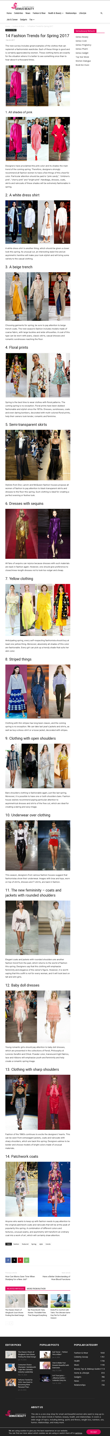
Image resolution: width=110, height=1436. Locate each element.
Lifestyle (82, 13)
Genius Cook (81, 41)
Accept (93, 1432)
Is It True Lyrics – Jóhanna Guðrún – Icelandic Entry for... (59, 1378)
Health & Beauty (54, 13)
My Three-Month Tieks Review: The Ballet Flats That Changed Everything (37, 1312)
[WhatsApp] (26, 1260)
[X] (14, 1260)
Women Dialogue (83, 61)
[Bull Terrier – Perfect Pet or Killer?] (45, 1354)
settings (78, 1433)
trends (48, 1244)
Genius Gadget (82, 53)
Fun (31, 19)
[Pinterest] (20, 1260)
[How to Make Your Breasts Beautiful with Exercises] (45, 1365)
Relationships (71, 13)
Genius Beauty (82, 37)
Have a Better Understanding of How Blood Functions (56, 1278)
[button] (101, 13)
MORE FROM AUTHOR (36, 1289)
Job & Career (12, 19)
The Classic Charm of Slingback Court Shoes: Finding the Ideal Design (14, 1312)
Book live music (82, 65)
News (27, 13)
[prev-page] (7, 1323)
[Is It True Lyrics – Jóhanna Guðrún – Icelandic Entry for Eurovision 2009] (45, 1378)
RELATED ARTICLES (15, 1289)
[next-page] (11, 1323)
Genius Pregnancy (83, 45)
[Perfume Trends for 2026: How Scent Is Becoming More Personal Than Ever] (10, 1382)
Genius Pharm (82, 49)
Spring (33, 1244)
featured (25, 1244)
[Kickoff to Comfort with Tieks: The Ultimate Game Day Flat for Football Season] (60, 1301)
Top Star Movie (82, 57)
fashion (16, 1244)
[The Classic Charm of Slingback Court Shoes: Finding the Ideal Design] (15, 1301)
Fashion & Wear (39, 13)
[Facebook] (8, 1260)
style (41, 1244)
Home (9, 13)
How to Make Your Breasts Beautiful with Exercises (60, 1365)
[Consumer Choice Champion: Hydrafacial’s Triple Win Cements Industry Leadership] (10, 1367)
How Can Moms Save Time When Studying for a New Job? (20, 1278)
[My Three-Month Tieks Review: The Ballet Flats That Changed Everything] (38, 1301)
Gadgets (23, 19)
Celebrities (18, 13)
